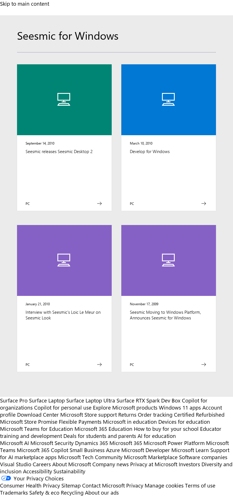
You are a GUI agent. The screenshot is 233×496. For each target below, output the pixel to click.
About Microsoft (71, 464)
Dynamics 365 (91, 442)
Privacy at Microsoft (153, 464)
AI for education (157, 435)
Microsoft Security (52, 442)
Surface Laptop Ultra (90, 400)
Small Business (87, 449)
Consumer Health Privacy (30, 485)
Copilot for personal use (62, 407)
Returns (127, 414)
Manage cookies (164, 485)
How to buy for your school (166, 428)
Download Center (38, 414)
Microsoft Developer (145, 449)
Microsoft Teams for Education (36, 428)
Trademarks (14, 492)
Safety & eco (44, 492)
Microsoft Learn (190, 449)
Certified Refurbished (199, 414)
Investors (189, 464)
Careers (42, 464)
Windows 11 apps (180, 407)
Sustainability (69, 471)
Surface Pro (14, 400)
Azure (113, 449)
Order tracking (155, 414)
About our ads (102, 492)
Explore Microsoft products (125, 407)
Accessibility (37, 471)
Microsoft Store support (88, 414)
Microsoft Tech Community (90, 457)
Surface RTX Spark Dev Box (148, 400)
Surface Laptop (47, 400)
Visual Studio (15, 464)
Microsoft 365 (125, 442)
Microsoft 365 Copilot (42, 449)
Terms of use (200, 485)
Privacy (135, 485)
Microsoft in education (130, 421)
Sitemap (71, 485)
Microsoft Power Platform (174, 442)
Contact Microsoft (103, 485)
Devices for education (184, 421)
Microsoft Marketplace (151, 457)
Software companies (203, 457)
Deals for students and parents (99, 435)
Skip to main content (24, 3)
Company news (110, 464)
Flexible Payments (80, 421)
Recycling (72, 492)
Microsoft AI (14, 442)
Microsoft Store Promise (28, 421)
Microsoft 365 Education (103, 428)
